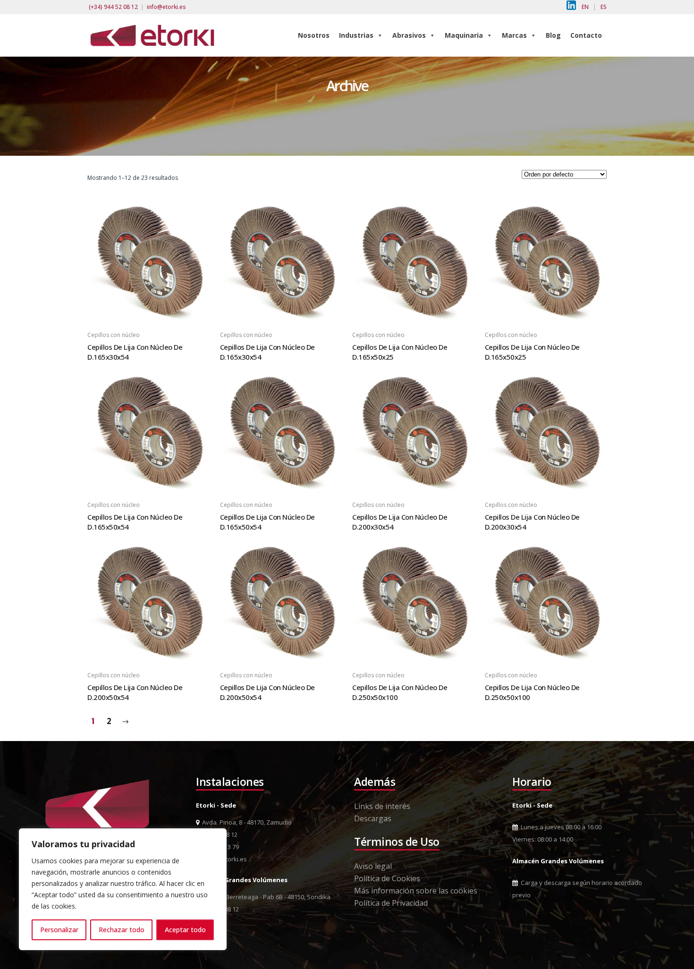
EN (585, 7)
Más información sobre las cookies (415, 890)
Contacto (586, 35)
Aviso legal (373, 866)
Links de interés (382, 806)
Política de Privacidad (391, 903)
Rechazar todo (121, 929)
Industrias (356, 35)
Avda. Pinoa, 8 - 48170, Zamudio (245, 822)
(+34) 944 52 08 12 (113, 7)
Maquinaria (464, 35)
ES (604, 7)
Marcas (514, 35)
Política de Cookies (387, 878)
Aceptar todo (185, 929)
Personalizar (59, 929)
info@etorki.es (166, 7)
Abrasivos (409, 35)
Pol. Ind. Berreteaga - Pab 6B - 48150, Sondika (264, 897)
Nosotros (314, 35)
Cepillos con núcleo (113, 335)
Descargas (372, 818)
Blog (553, 35)
